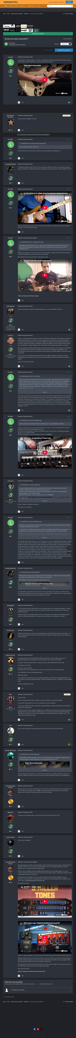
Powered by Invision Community (38, 1035)
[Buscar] (71, 6)
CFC (10, 725)
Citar (22, 102)
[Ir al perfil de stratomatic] (10, 635)
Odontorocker (10, 655)
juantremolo (10, 837)
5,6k (11, 707)
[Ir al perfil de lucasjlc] (6, 44)
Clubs (11, 6)
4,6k (11, 499)
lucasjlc (13, 43)
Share (57, 44)
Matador (10, 812)
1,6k (11, 354)
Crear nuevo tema (47, 50)
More (38, 6)
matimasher (36, 521)
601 (11, 183)
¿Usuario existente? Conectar (56, 2)
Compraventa (31, 6)
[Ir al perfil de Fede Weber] (10, 311)
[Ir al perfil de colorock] (10, 486)
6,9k (11, 649)
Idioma (32, 1032)
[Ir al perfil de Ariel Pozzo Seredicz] (10, 122)
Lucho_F (10, 335)
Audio (16, 6)
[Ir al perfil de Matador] (10, 817)
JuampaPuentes (10, 164)
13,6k (11, 674)
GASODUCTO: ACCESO (38, 33)
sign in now (37, 984)
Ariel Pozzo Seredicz (10, 116)
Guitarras (23, 44)
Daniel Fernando (10, 750)
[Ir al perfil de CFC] (10, 730)
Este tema (65, 6)
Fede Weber (10, 306)
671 (11, 624)
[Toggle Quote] (20, 143)
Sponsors (22, 6)
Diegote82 (10, 605)
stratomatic (10, 630)
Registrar (69, 2)
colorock (10, 481)
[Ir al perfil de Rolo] (10, 699)
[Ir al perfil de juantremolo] (10, 842)
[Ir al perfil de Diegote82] (10, 610)
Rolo (10, 694)
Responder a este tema (64, 50)
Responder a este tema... (18, 990)
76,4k (11, 130)
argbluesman (23, 134)
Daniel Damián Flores (10, 786)
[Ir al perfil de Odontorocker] (10, 660)
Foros (5, 6)
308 (11, 325)
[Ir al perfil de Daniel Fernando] (10, 755)
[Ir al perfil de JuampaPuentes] (10, 169)
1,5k (11, 856)
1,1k (11, 831)
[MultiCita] (19, 102)
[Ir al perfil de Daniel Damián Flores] (10, 792)
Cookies (44, 1032)
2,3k (11, 744)
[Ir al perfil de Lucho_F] (10, 340)
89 (11, 75)
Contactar (38, 1032)
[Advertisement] (30, 20)
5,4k (11, 769)
